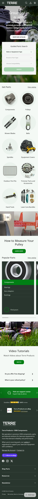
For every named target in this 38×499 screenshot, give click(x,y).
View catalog (32, 87)
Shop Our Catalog (19, 37)
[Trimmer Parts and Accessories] (28, 170)
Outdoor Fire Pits (10, 181)
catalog (26, 442)
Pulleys (28, 109)
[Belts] (28, 123)
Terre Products (9, 491)
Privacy (4, 494)
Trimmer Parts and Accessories (28, 182)
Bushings (7, 295)
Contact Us (20, 450)
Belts (28, 133)
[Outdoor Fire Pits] (10, 170)
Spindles (10, 157)
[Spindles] (10, 146)
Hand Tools (10, 207)
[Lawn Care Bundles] (28, 196)
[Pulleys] (28, 99)
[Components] (10, 99)
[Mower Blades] (10, 123)
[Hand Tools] (10, 196)
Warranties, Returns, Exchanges (16, 494)
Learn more (19, 251)
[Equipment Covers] (28, 146)
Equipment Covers (28, 157)
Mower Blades (10, 133)
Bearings (7, 287)
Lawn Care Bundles (28, 207)
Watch (19, 362)
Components (10, 109)
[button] (35, 3)
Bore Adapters (9, 291)
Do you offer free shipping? (15, 374)
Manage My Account (8, 450)
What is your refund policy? (15, 380)
